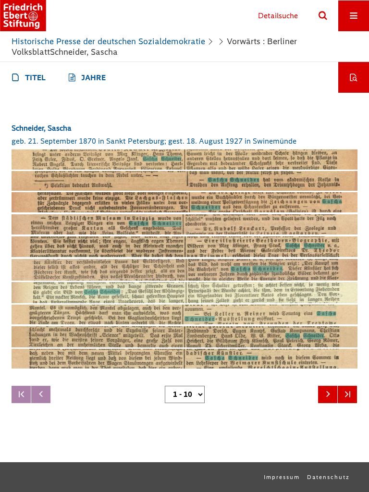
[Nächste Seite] (327, 394)
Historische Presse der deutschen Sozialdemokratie (108, 41)
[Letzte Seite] (347, 394)
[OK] (323, 15)
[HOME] (23, 15)
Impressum (282, 477)
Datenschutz (328, 477)
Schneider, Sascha (42, 128)
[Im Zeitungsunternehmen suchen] (353, 77)
